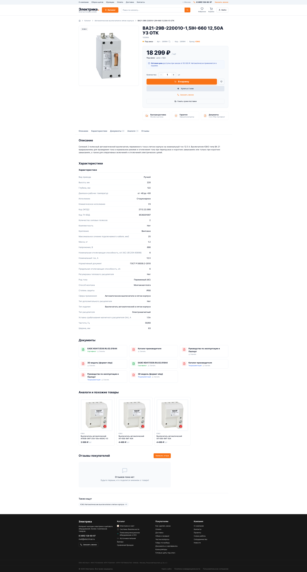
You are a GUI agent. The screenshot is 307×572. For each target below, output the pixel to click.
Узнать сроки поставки (187, 101)
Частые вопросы (162, 539)
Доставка (130, 2)
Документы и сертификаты (166, 546)
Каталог (111, 10)
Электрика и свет (127, 526)
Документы (117, 131)
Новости (197, 543)
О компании (84, 2)
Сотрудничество (200, 539)
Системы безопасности (129, 529)
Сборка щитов (97, 2)
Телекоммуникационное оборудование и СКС (130, 534)
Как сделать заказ (163, 526)
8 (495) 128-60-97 (87, 536)
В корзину (183, 81)
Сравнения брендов (125, 545)
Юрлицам (110, 2)
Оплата (120, 2)
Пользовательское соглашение (215, 569)
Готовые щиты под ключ (165, 553)
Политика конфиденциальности (187, 569)
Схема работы (200, 536)
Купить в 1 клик (187, 88)
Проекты (197, 533)
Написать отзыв (162, 456)
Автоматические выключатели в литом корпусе (114, 21)
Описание (83, 131)
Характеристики (99, 131)
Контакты (141, 2)
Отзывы (145, 131)
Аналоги (133, 131)
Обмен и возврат (162, 536)
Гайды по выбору (162, 543)
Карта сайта (166, 569)
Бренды (120, 542)
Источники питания (128, 538)
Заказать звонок (221, 2)
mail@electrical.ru (87, 539)
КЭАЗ (197, 41)
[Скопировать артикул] (169, 41)
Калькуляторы (161, 549)
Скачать (102, 351)
